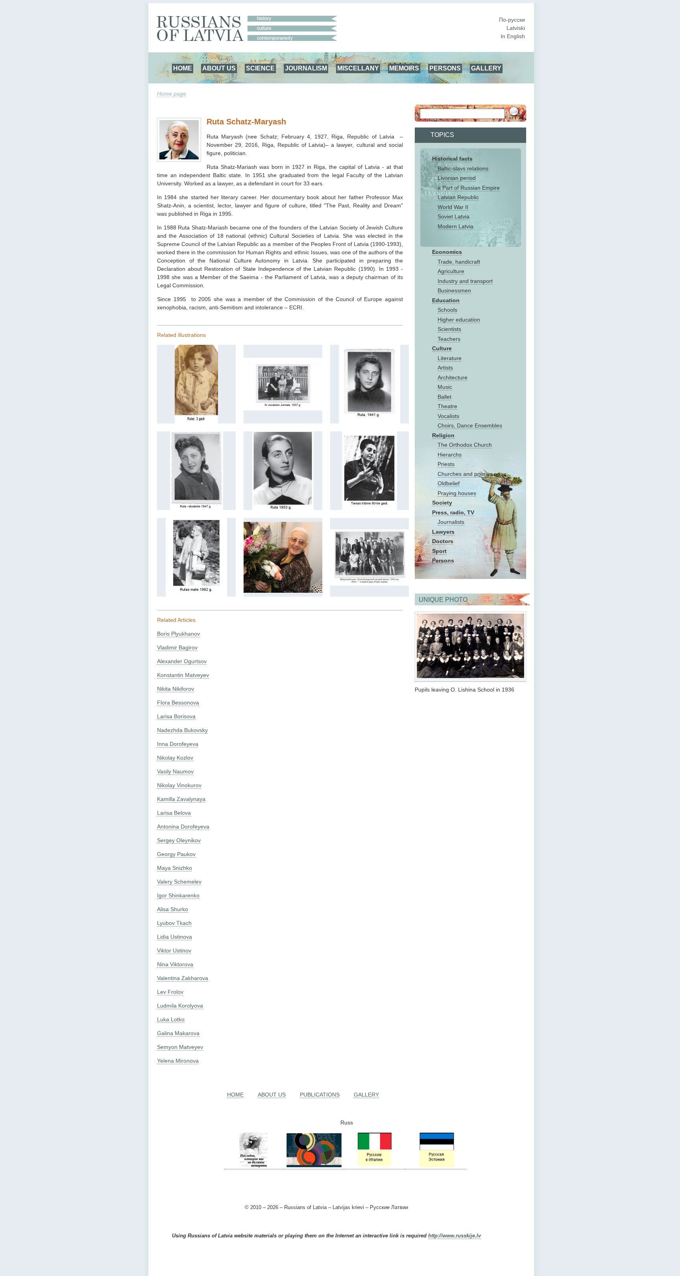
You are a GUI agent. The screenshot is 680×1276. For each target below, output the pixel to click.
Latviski (515, 28)
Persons (443, 560)
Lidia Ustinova (174, 937)
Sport (439, 551)
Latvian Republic (458, 197)
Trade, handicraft (459, 262)
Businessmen (454, 290)
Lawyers (443, 532)
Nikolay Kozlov (175, 758)
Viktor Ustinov (174, 950)
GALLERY (486, 68)
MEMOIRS (404, 68)
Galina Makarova (178, 1033)
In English (513, 36)
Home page (171, 94)
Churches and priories (465, 474)
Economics (447, 252)
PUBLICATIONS (320, 1094)
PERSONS (445, 68)
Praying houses (457, 493)
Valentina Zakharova (182, 978)
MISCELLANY (358, 68)
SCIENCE (260, 68)
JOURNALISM (306, 68)
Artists (445, 367)
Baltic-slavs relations (463, 168)
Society (442, 502)
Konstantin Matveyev (183, 675)
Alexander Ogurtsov (182, 661)
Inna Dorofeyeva (177, 744)
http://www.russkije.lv (454, 1236)
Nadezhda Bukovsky (182, 730)
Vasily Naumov (175, 771)
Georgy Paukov (176, 854)
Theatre (447, 406)
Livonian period (457, 178)
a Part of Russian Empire (469, 188)
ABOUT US (219, 68)
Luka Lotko (171, 1019)
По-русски (512, 20)
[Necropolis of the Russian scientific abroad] (253, 1166)
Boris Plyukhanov (178, 634)
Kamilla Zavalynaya (181, 799)
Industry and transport (465, 281)
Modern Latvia (455, 226)
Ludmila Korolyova (180, 1005)
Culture (442, 348)
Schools (447, 310)
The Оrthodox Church (465, 445)
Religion (443, 435)
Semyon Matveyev (180, 1047)
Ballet (444, 397)
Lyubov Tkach (174, 923)
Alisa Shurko (172, 909)
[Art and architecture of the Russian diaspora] (313, 1166)
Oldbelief (449, 483)
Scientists (449, 329)
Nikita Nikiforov (175, 689)
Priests (446, 464)
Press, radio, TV (453, 512)
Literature (450, 358)
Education (446, 300)
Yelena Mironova (178, 1061)
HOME (182, 68)
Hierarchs (450, 454)
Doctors (442, 541)
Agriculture (451, 271)
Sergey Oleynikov (179, 840)
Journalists (451, 522)
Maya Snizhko (174, 868)
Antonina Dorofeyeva (183, 826)
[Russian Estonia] (436, 1166)
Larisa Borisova (176, 716)
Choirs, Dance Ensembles (470, 425)
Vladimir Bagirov (177, 647)
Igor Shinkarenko (178, 895)
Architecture (453, 377)
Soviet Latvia (453, 216)
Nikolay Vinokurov (179, 785)
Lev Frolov (170, 992)
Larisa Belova (174, 813)
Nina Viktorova (175, 964)
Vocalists (448, 416)
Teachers (449, 339)
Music (445, 387)
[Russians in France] (405, 1166)
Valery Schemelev (179, 881)
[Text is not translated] (196, 421)
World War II (453, 207)
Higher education (459, 319)
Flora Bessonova (178, 702)
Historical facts (452, 158)
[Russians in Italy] (374, 1166)
